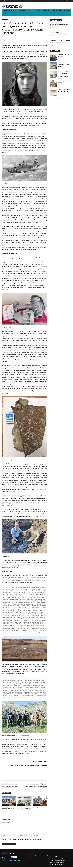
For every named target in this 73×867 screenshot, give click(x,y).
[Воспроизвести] (3, 660)
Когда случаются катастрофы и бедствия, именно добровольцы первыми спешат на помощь (36, 786)
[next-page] (5, 813)
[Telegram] (67, 1)
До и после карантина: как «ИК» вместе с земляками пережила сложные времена (24, 808)
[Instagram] (65, 1)
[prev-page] (2, 813)
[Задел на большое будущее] (53, 57)
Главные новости (9, 17)
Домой (3, 17)
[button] (24, 648)
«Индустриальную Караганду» (40, 855)
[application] (24, 648)
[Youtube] (70, 1)
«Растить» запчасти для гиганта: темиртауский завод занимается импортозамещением (10, 786)
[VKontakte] (68, 1)
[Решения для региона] (40, 801)
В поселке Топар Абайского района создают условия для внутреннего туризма (60, 42)
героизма (42, 45)
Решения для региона (37, 807)
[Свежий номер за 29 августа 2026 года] (53, 92)
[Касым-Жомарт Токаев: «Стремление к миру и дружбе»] (9, 801)
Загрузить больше (60, 98)
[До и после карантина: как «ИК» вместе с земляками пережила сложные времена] (24, 801)
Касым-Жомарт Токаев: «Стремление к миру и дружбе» (64, 64)
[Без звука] (43, 660)
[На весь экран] (45, 660)
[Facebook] (63, 1)
